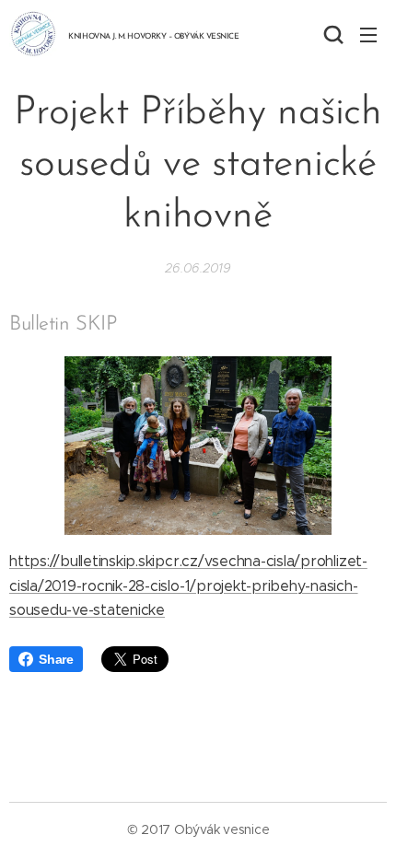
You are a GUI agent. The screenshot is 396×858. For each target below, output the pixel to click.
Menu (368, 34)
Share (56, 659)
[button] (331, 34)
